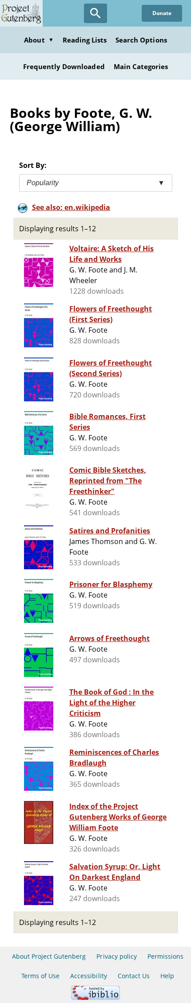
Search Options (141, 39)
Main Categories (141, 66)
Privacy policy (116, 956)
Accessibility (88, 976)
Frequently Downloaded (64, 66)
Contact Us (134, 976)
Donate (161, 13)
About (38, 39)
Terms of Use (40, 976)
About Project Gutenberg (49, 956)
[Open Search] (95, 13)
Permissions (165, 956)
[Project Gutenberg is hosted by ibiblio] (95, 997)
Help (167, 976)
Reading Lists (85, 39)
